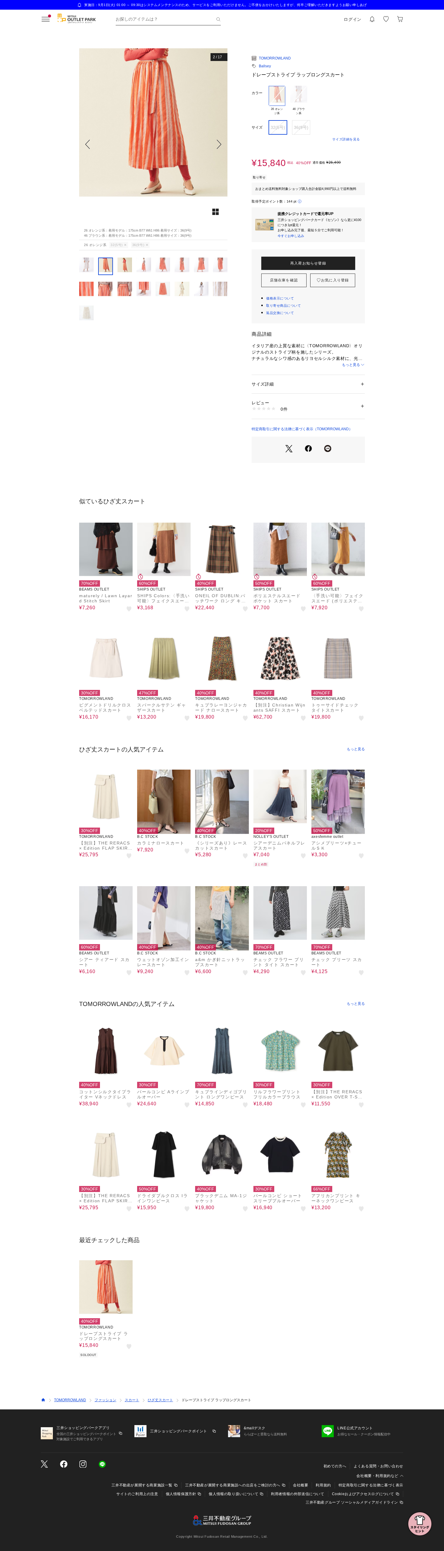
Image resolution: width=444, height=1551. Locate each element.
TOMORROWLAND (275, 58)
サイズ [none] (257, 127)
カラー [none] (257, 93)
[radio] (277, 100)
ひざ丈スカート (160, 1400)
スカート (132, 1400)
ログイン (353, 19)
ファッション (105, 1400)
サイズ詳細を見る (346, 139)
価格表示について (280, 298)
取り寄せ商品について (283, 305)
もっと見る (351, 365)
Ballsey (265, 66)
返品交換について (280, 313)
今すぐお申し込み (291, 236)
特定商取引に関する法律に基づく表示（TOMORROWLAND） (302, 429)
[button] (153, 144)
